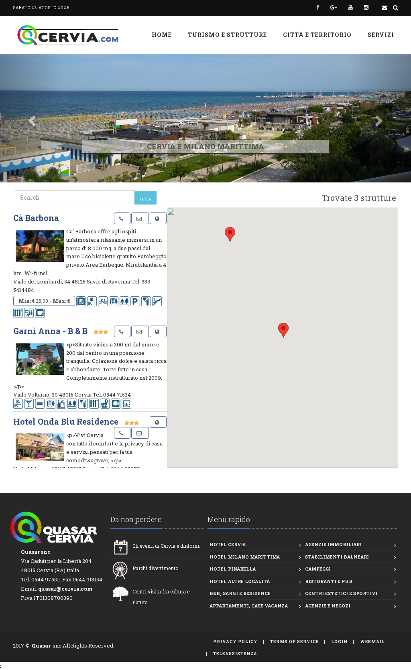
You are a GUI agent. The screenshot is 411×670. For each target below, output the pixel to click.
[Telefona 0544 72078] (122, 433)
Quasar (41, 645)
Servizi (381, 34)
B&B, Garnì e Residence (240, 593)
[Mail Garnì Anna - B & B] (140, 331)
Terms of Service (294, 641)
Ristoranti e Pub (328, 581)
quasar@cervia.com (65, 588)
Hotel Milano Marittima (245, 557)
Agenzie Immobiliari (333, 544)
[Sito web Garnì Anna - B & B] (158, 331)
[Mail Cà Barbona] (140, 218)
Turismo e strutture (227, 34)
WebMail (372, 641)
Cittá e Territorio (317, 34)
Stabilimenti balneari (337, 557)
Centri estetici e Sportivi (341, 593)
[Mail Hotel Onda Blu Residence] (140, 433)
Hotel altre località (240, 581)
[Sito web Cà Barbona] (158, 218)
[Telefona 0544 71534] (122, 331)
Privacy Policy (235, 641)
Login (339, 641)
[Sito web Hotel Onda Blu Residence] (158, 422)
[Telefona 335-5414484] (122, 218)
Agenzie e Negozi (327, 606)
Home (162, 34)
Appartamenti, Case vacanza (249, 606)
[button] (31, 118)
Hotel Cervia (228, 544)
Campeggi (318, 569)
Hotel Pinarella (233, 569)
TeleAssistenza (235, 653)
